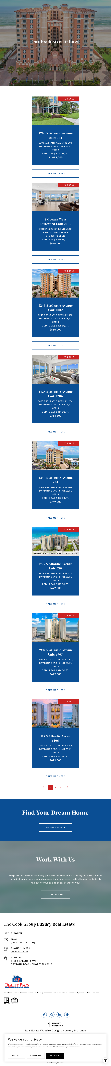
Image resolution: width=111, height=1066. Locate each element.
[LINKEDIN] (59, 1014)
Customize (35, 1055)
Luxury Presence (75, 1030)
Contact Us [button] (55, 894)
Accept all (55, 1055)
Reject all (16, 1055)
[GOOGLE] (67, 1014)
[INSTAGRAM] (51, 1014)
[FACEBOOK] (44, 1014)
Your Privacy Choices (55, 1063)
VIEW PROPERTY (55, 173)
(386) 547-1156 (19, 951)
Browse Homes (55, 827)
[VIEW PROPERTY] (55, 171)
